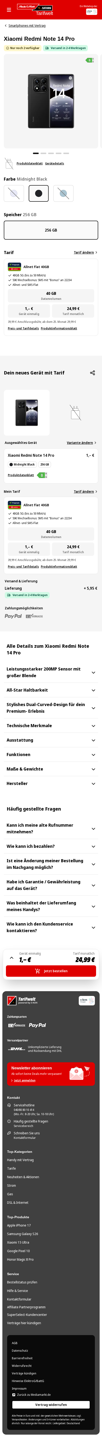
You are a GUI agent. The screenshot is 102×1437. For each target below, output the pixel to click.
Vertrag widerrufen (51, 1404)
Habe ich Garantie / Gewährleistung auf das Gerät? (43, 885)
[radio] (14, 193)
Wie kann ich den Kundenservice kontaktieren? (40, 927)
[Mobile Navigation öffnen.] (10, 9)
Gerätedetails (54, 163)
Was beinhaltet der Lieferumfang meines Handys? (41, 906)
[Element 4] (58, 153)
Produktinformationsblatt (59, 328)
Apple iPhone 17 (19, 1225)
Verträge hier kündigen (24, 1323)
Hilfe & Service (17, 1290)
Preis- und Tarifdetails (23, 328)
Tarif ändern (84, 252)
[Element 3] (51, 153)
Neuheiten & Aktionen (23, 1177)
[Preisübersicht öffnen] (11, 957)
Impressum (19, 1389)
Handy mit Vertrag (20, 1160)
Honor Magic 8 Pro (20, 1259)
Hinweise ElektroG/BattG (28, 1381)
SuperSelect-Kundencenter (27, 1314)
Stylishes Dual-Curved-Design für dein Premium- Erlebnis (46, 708)
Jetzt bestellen (56, 971)
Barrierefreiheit (22, 1358)
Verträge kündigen (24, 1373)
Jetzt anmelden (24, 1080)
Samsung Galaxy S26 (22, 1234)
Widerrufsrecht (22, 1366)
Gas (10, 1194)
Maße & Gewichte (25, 769)
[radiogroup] (51, 193)
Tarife (11, 1168)
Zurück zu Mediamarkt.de (34, 1395)
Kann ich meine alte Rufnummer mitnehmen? (40, 828)
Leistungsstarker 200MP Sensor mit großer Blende (44, 672)
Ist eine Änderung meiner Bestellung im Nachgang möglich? (45, 864)
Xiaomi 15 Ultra (18, 1242)
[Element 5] (66, 153)
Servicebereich (23, 1126)
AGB (15, 1343)
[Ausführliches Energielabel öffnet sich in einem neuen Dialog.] (89, 60)
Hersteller (17, 783)
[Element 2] (43, 153)
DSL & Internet (17, 1202)
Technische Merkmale (29, 725)
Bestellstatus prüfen (22, 1282)
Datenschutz (20, 1351)
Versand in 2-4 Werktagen (68, 48)
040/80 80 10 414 (24, 1110)
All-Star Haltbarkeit (27, 690)
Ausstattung (20, 740)
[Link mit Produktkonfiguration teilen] (92, 373)
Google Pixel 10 (18, 1251)
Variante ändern (80, 442)
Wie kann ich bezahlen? (31, 846)
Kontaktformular (25, 1138)
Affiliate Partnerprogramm (26, 1307)
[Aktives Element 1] (36, 153)
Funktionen (18, 754)
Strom (11, 1185)
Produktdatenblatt (30, 163)
